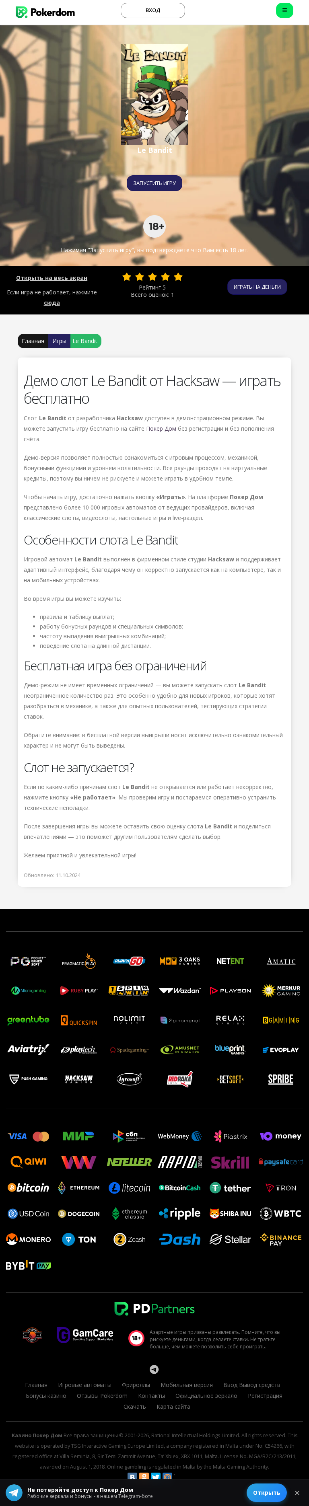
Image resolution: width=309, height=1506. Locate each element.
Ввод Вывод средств (251, 1385)
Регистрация (265, 1395)
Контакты (151, 1395)
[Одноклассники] (144, 1477)
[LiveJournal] (179, 1477)
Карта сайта (173, 1406)
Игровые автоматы (84, 1385)
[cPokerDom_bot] (154, 1369)
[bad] (126, 277)
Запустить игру (154, 183)
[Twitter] (156, 1477)
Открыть (266, 1492)
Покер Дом (161, 428)
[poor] (139, 277)
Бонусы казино (46, 1395)
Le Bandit (84, 341)
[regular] (152, 277)
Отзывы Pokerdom (102, 1395)
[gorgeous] (178, 277)
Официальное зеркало (206, 1395)
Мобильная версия (187, 1385)
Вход (153, 10)
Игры (59, 341)
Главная (33, 341)
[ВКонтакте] (132, 1477)
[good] (165, 277)
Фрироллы (136, 1385)
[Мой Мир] (167, 1477)
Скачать (135, 1406)
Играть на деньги (257, 286)
